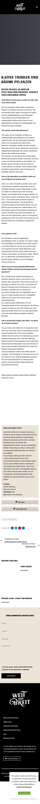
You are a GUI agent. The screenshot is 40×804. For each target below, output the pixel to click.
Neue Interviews (11, 718)
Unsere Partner (10, 726)
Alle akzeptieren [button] (24, 793)
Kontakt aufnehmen (13, 758)
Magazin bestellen (11, 730)
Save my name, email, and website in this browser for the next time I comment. (17, 668)
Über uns (7, 722)
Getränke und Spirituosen (10, 51)
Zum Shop (21, 502)
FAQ (4, 734)
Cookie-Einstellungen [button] (24, 787)
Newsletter (8, 738)
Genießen (24, 570)
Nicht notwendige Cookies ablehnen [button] (24, 799)
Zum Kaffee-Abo (21, 509)
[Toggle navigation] (32, 7)
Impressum (5, 773)
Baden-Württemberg (10, 519)
